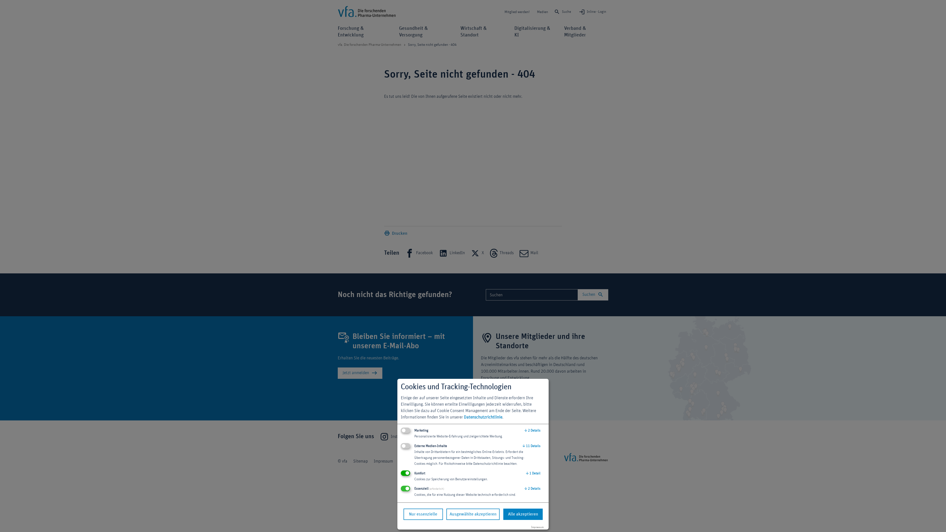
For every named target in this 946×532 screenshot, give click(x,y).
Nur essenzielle (423, 514)
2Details (532, 430)
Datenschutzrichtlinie (483, 417)
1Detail (533, 473)
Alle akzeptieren (523, 514)
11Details (532, 446)
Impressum (537, 527)
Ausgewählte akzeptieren (473, 514)
